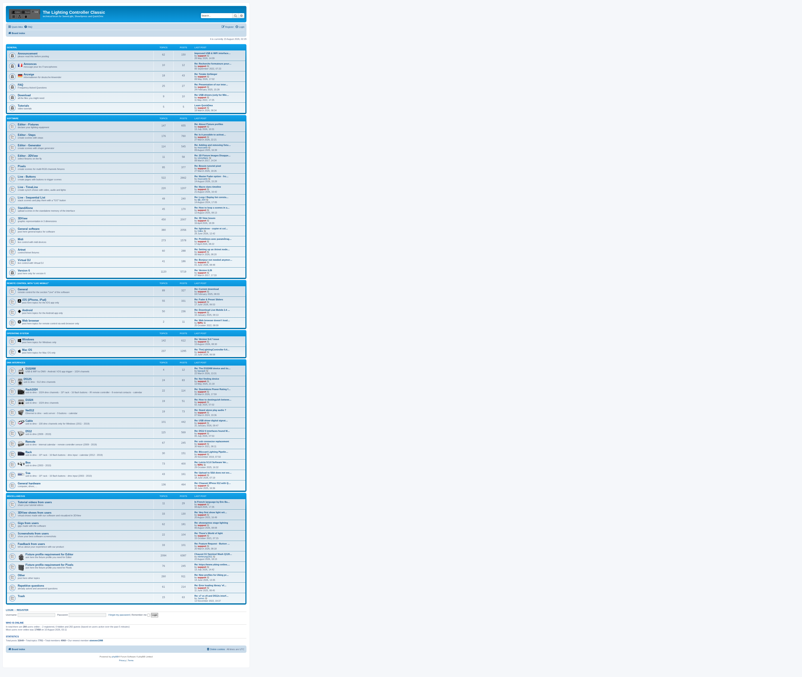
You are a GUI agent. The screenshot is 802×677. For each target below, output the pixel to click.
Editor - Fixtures (28, 124)
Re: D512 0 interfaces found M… (212, 431)
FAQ (20, 84)
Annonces (30, 64)
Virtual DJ (24, 260)
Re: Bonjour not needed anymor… (213, 260)
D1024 (29, 400)
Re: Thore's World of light (208, 533)
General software (28, 228)
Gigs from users (28, 523)
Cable (29, 420)
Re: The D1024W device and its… (212, 368)
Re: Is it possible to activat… (210, 134)
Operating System (18, 333)
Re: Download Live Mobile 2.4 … (212, 310)
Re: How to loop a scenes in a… (212, 207)
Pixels (22, 166)
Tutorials (23, 105)
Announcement (27, 53)
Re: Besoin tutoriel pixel (207, 166)
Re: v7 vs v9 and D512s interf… (211, 596)
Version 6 (24, 270)
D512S (28, 379)
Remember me (139, 615)
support (202, 55)
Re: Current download (206, 289)
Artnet (21, 249)
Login (9, 610)
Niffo (200, 323)
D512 (28, 431)
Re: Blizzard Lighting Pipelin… (211, 452)
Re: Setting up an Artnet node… (212, 249)
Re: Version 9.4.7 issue (206, 339)
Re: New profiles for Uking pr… (211, 575)
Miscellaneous (16, 496)
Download (24, 95)
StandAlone (25, 208)
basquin (202, 371)
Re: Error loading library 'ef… (210, 585)
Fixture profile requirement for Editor (49, 554)
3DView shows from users (34, 512)
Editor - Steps (27, 134)
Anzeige (29, 74)
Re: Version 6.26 (203, 270)
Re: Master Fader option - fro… (211, 176)
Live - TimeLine (28, 187)
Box (27, 462)
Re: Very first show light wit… (210, 512)
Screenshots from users (33, 533)
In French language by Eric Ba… (212, 502)
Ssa (27, 473)
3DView (22, 218)
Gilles (200, 231)
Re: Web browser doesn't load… (212, 320)
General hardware (29, 483)
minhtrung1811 (205, 556)
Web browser (30, 320)
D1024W (30, 368)
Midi (20, 239)
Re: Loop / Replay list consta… (211, 197)
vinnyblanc (203, 158)
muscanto (203, 147)
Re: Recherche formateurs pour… (212, 63)
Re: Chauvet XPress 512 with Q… (212, 483)
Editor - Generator (29, 145)
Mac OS (27, 349)
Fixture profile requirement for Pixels (49, 564)
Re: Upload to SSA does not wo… (213, 472)
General (12, 47)
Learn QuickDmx (203, 105)
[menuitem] (28, 26)
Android (27, 310)
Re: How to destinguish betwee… (212, 399)
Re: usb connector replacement (211, 441)
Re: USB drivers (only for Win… (211, 95)
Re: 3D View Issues (204, 218)
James (201, 598)
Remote (30, 441)
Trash (21, 596)
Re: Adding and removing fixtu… (212, 145)
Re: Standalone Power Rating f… (212, 389)
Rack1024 (31, 389)
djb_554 (202, 199)
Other (21, 575)
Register (22, 610)
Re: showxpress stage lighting (211, 523)
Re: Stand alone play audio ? (210, 410)
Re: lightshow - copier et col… (211, 228)
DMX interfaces (16, 362)
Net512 (29, 410)
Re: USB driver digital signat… (211, 420)
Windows (28, 339)
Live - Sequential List (31, 197)
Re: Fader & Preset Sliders (208, 299)
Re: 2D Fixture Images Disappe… (212, 155)
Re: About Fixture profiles (208, 124)
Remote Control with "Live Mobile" (28, 283)
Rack (28, 452)
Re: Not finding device (206, 379)
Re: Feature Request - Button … (212, 543)
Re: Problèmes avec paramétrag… (213, 239)
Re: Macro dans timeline (207, 187)
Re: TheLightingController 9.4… (212, 349)
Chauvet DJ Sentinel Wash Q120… (213, 554)
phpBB (115, 657)
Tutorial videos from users (35, 502)
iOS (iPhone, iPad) (34, 299)
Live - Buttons (27, 176)
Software (13, 118)
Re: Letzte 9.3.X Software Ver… (211, 462)
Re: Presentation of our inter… (211, 84)
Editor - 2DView (28, 155)
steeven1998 (96, 640)
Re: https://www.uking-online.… (212, 564)
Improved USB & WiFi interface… (212, 53)
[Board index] (25, 13)
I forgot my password (119, 615)
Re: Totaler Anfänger (205, 74)
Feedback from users (31, 544)
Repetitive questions (31, 585)
